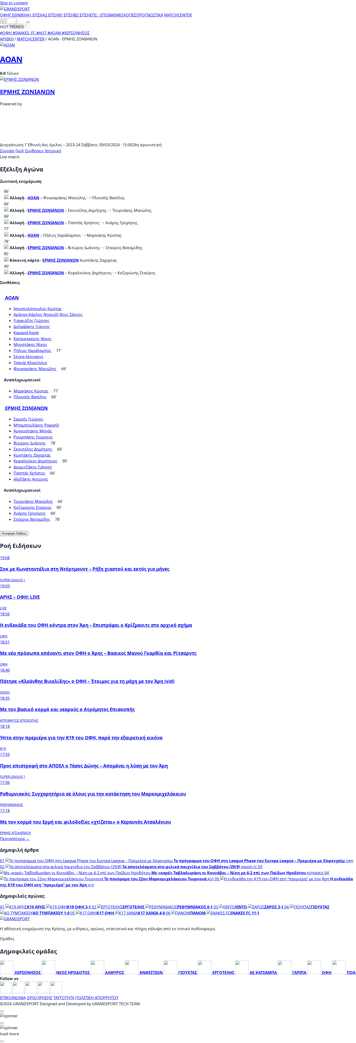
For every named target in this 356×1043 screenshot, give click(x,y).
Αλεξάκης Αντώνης (31, 479)
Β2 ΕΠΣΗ (82, 15)
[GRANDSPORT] (15, 9)
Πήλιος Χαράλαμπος (32, 350)
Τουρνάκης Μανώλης (33, 501)
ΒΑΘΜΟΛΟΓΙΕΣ (122, 15)
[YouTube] (31, 991)
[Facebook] (6, 991)
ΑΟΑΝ (11, 59)
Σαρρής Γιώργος (28, 419)
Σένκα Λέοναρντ (28, 356)
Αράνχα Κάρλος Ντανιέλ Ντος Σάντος (48, 314)
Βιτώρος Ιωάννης (30, 443)
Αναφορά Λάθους (14, 533)
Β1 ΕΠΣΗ (66, 15)
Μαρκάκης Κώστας (31, 391)
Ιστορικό (53, 150)
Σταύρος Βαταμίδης (32, 519)
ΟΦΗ (4, 15)
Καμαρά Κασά (26, 332)
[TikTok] (56, 991)
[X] (44, 991)
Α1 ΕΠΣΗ (35, 15)
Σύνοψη (7, 150)
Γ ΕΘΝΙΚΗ (18, 15)
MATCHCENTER (31, 39)
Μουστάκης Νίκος (30, 344)
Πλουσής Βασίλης (30, 396)
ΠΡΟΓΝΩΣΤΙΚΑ (149, 15)
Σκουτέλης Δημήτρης (33, 449)
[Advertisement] (178, 138)
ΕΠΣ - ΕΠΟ (99, 15)
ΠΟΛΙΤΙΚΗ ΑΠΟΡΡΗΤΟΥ (96, 997)
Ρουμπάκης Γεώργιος (33, 437)
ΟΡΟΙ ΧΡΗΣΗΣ (39, 997)
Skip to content (14, 3)
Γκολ (19, 150)
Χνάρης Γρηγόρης (30, 513)
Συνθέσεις (34, 150)
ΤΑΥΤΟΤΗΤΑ (63, 997)
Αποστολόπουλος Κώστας (38, 308)
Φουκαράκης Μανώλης (35, 368)
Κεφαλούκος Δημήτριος (35, 461)
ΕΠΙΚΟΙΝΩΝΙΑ (13, 997)
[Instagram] (19, 991)
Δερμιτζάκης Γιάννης (33, 467)
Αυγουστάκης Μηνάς (33, 431)
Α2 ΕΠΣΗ (50, 15)
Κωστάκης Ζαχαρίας (32, 455)
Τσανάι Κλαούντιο (30, 362)
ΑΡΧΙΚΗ (7, 39)
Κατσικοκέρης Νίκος (33, 338)
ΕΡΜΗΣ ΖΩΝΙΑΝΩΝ (27, 92)
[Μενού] (28, 22)
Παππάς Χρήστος (29, 473)
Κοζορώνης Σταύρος (33, 507)
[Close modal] (2, 1011)
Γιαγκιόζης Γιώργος (31, 320)
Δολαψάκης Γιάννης (32, 326)
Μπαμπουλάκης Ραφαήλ (36, 425)
